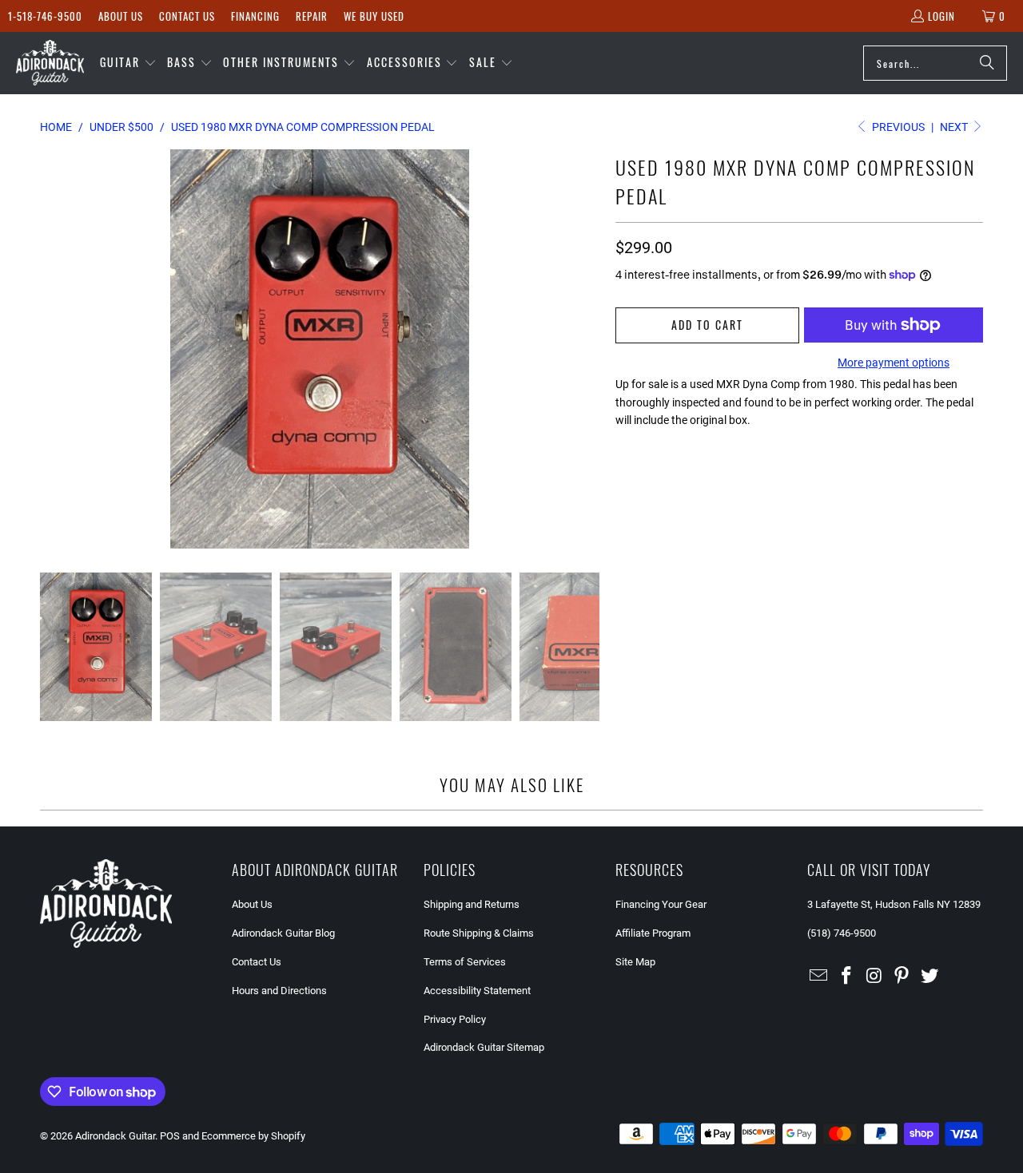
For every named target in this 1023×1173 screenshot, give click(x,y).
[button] (128, 63)
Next (955, 127)
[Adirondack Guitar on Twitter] (930, 976)
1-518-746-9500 (45, 16)
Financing (255, 16)
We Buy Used (374, 16)
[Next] (587, 349)
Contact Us (187, 16)
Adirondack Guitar (115, 1136)
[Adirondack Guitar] (50, 63)
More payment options (893, 362)
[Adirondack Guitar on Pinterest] (902, 976)
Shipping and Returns (471, 904)
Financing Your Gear (661, 904)
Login (941, 16)
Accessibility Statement (477, 991)
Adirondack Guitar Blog (283, 933)
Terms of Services (465, 962)
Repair (312, 16)
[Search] (987, 63)
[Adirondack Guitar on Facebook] (847, 976)
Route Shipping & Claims (479, 933)
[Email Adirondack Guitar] (819, 976)
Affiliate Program (653, 933)
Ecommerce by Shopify (253, 1136)
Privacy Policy (455, 1019)
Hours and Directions (279, 991)
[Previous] (52, 349)
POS (170, 1136)
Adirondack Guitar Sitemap (484, 1047)
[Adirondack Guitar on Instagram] (874, 976)
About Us (120, 16)
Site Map (635, 962)
